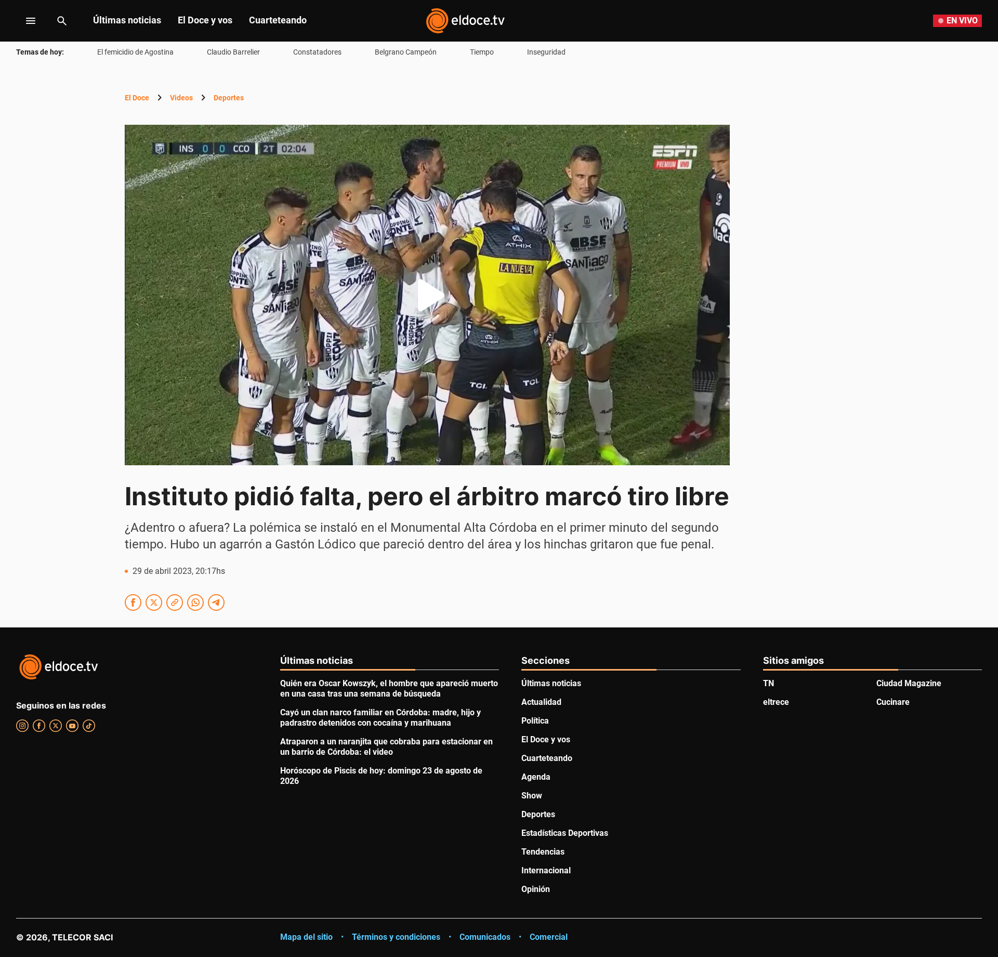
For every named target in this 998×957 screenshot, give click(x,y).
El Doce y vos (205, 20)
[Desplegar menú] (22, 21)
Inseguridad (546, 52)
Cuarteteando (278, 20)
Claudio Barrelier (233, 52)
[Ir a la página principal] (465, 20)
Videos (181, 98)
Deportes (229, 98)
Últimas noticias (127, 20)
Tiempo (482, 52)
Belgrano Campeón (406, 52)
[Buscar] (61, 20)
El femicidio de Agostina (135, 52)
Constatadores (317, 52)
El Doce (137, 98)
